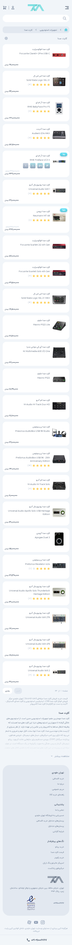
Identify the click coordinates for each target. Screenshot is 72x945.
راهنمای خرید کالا (57, 794)
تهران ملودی (58, 772)
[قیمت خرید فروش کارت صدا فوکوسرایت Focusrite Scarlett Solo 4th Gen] (59, 272)
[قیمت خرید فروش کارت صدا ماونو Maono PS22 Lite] (59, 326)
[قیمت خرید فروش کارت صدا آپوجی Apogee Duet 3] (59, 539)
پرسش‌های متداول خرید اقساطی (50, 820)
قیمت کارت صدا (57, 852)
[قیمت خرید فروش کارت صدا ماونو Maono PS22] (59, 379)
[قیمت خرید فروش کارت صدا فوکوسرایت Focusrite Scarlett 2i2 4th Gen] (59, 246)
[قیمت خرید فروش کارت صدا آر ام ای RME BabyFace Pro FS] (59, 108)
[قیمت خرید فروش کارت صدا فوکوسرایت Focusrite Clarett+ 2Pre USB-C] (59, 55)
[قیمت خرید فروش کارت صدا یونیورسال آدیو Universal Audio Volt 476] (59, 645)
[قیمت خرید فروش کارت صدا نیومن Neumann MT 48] (59, 217)
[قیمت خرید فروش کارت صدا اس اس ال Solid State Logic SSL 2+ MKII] (59, 299)
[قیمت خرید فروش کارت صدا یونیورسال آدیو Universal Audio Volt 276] (59, 618)
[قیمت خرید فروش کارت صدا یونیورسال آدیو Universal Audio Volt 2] (59, 672)
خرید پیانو (59, 846)
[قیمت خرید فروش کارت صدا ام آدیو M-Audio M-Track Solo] (59, 485)
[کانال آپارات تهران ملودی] (29, 922)
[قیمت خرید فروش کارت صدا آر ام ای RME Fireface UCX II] (59, 161)
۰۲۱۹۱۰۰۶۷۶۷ (58, 903)
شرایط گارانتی (58, 831)
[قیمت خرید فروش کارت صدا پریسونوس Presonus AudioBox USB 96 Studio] (59, 432)
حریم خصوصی (58, 789)
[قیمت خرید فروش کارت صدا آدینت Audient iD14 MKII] (59, 134)
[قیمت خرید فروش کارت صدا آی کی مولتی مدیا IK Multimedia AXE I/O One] (59, 352)
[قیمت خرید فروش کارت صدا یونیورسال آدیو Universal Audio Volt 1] (59, 190)
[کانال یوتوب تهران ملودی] (36, 922)
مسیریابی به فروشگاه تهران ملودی (49, 815)
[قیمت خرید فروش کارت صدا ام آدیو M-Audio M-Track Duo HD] (59, 406)
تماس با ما (59, 810)
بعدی (7, 690)
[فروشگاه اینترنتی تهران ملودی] (36, 7)
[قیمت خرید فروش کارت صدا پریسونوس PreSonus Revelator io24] (59, 565)
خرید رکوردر (59, 857)
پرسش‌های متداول (56, 826)
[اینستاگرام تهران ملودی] (43, 922)
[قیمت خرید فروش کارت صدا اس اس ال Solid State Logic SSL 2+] (59, 81)
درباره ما (60, 784)
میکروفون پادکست (56, 868)
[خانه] (66, 29)
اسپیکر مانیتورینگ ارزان (53, 862)
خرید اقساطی (58, 778)
